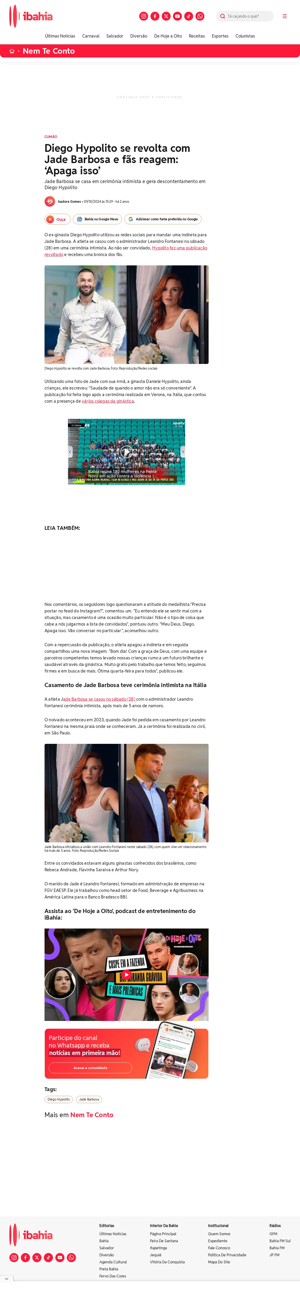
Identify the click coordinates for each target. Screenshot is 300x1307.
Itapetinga (158, 1248)
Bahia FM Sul (280, 1240)
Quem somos (219, 1233)
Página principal (163, 1233)
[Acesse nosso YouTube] (177, 16)
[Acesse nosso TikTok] (188, 16)
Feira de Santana (164, 1240)
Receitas (197, 36)
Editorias (106, 1225)
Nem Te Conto (49, 51)
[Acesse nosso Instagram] (143, 16)
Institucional (218, 1225)
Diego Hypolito (59, 1099)
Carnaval (90, 36)
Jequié (155, 1255)
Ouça (61, 219)
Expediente (217, 1240)
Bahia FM (277, 1248)
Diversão (138, 36)
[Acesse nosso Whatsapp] (199, 16)
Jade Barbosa (89, 1099)
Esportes (220, 36)
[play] (126, 975)
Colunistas (245, 36)
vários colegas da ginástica (108, 401)
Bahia (104, 1240)
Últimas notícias (112, 1233)
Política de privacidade (227, 1255)
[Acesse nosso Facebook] (154, 16)
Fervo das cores (112, 1276)
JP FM (274, 1255)
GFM (273, 1233)
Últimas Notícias (60, 36)
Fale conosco (219, 1248)
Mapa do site (219, 1262)
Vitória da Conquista (167, 1262)
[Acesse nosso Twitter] (166, 16)
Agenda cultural (113, 1262)
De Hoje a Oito (168, 36)
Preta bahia (108, 1269)
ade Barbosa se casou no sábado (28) (99, 699)
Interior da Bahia (164, 1225)
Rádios (275, 1225)
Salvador (114, 36)
